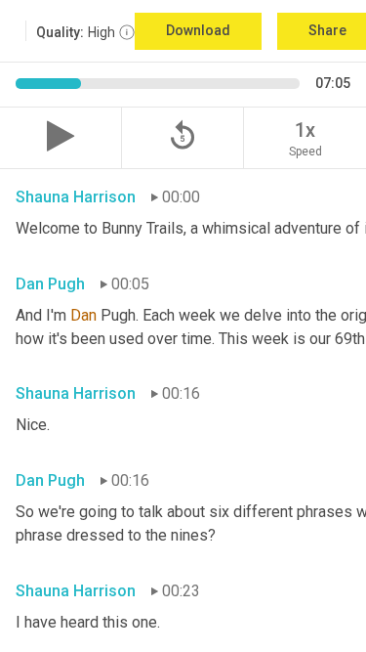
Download (198, 30)
